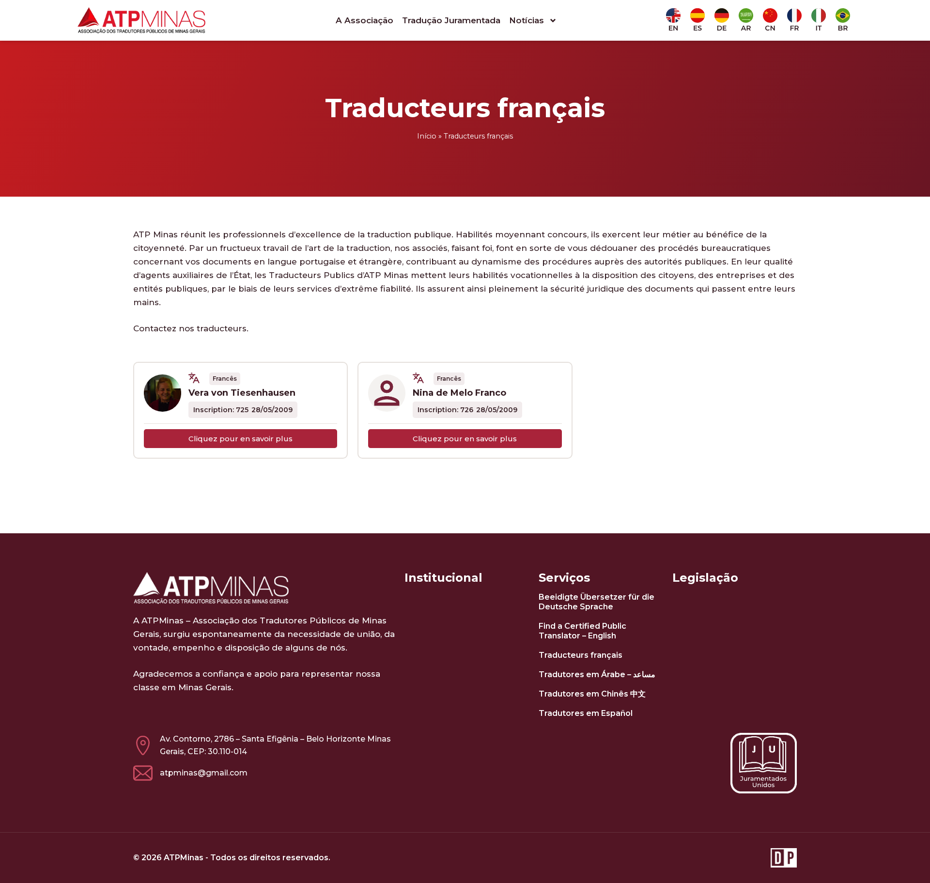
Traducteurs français (580, 655)
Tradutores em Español (586, 713)
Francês (225, 378)
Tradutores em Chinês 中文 (592, 693)
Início (426, 136)
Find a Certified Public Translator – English (582, 630)
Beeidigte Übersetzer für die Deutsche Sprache (596, 601)
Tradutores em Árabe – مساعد (597, 674)
